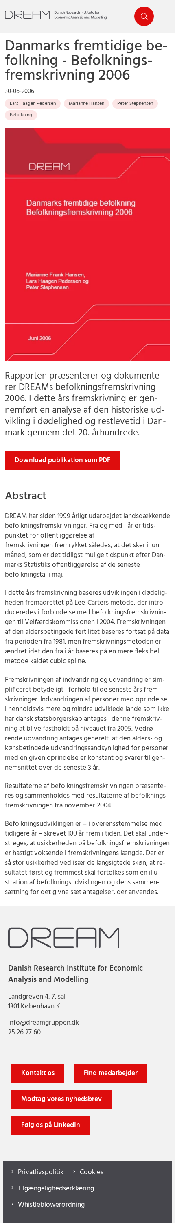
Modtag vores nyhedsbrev (61, 1099)
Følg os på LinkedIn (50, 1125)
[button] (167, 16)
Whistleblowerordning (51, 1205)
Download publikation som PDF (62, 460)
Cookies (91, 1172)
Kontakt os (38, 1073)
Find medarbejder (111, 1073)
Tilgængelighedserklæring (56, 1189)
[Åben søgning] (144, 16)
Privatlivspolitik (40, 1172)
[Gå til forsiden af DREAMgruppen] (64, 16)
